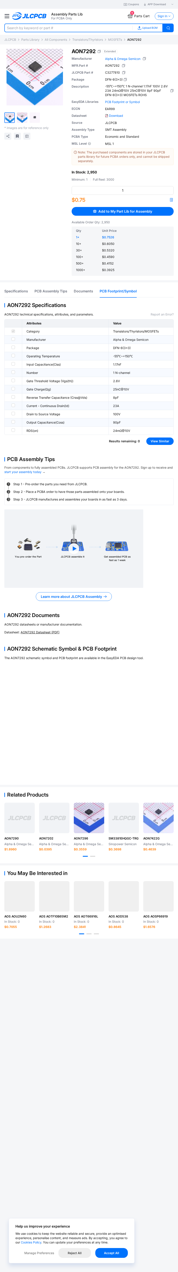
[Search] (168, 28)
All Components (56, 39)
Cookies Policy (31, 1242)
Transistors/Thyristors (87, 39)
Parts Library (30, 39)
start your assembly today (22, 472)
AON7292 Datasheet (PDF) (40, 632)
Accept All (111, 1253)
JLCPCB (10, 39)
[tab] (16, 291)
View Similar (160, 441)
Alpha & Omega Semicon (122, 59)
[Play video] (73, 548)
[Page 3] (96, 933)
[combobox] (68, 28)
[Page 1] (85, 856)
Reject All (75, 1253)
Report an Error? (162, 314)
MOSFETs (115, 39)
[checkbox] (13, 331)
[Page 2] (92, 856)
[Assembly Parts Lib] (29, 16)
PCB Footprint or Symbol (122, 102)
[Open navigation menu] (7, 16)
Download (116, 115)
